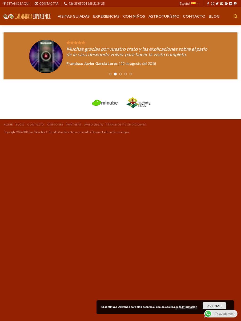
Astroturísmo (164, 16)
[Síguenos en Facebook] (208, 3)
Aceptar (214, 306)
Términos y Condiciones (126, 124)
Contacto (194, 16)
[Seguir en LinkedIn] (230, 3)
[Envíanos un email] (221, 3)
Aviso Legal (93, 124)
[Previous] (14, 56)
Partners (73, 124)
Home (8, 124)
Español (185, 3)
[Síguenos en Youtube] (235, 3)
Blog (214, 16)
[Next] (227, 56)
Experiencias (106, 16)
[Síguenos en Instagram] (212, 3)
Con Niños (134, 16)
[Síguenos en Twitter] (217, 3)
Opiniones (55, 124)
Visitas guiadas (74, 16)
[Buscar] (235, 16)
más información (186, 307)
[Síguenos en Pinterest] (226, 3)
